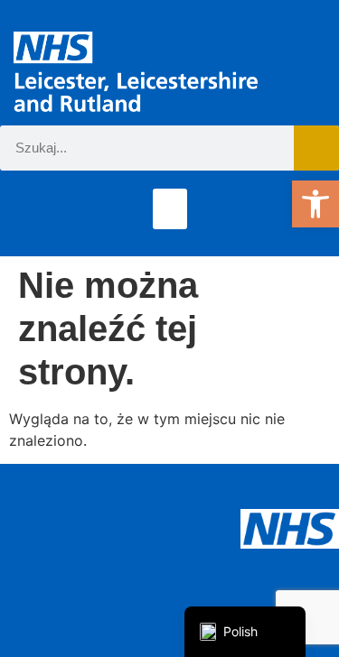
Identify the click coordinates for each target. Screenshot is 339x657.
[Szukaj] (316, 148)
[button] (315, 203)
